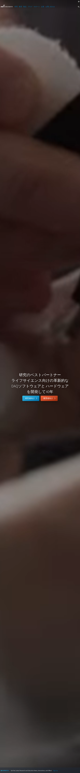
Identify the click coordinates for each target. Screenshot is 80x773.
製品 (24, 7)
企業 (42, 7)
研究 (16, 7)
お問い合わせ (50, 7)
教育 (20, 7)
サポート (37, 7)
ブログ (30, 7)
